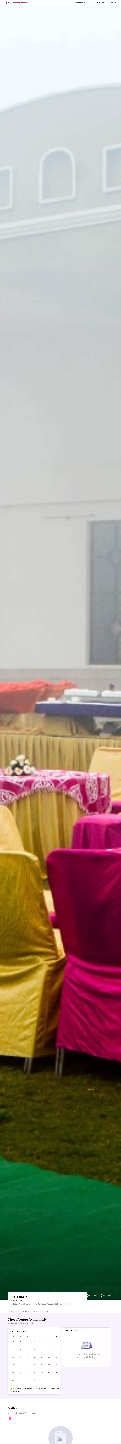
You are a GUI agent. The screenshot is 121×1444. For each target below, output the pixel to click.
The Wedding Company (15, 1312)
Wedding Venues (79, 2)
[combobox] (16, 1331)
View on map (68, 1304)
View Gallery (107, 1295)
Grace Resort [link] (43, 1312)
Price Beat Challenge (97, 2)
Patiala (36, 1312)
